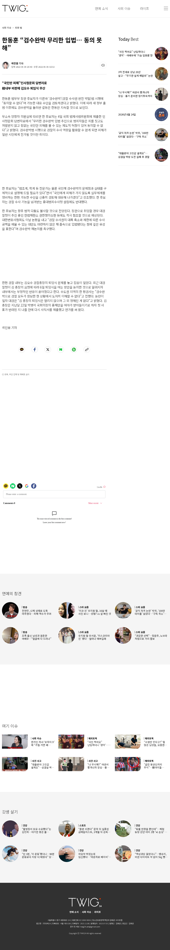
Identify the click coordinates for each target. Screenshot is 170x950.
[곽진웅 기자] (5, 65)
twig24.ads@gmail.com (90, 926)
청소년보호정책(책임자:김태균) (103, 920)
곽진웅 (14, 63)
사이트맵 (119, 920)
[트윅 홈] (15, 8)
